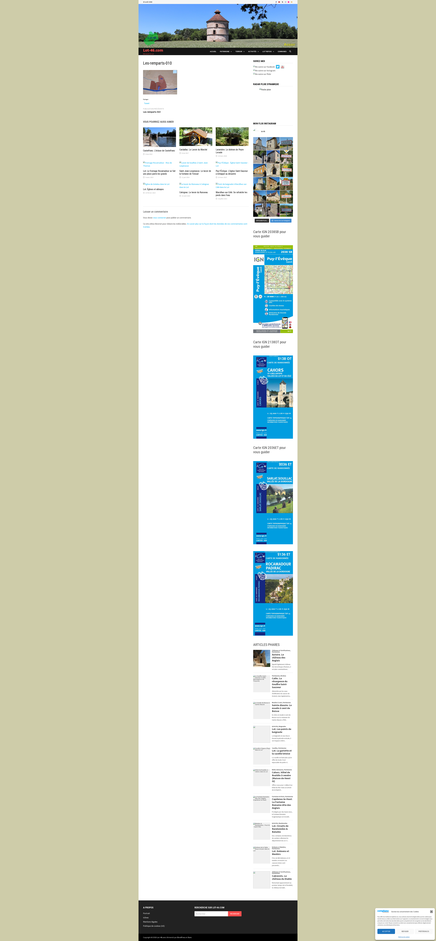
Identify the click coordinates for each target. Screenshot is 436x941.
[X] (282, 2)
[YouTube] (279, 2)
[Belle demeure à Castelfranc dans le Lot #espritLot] (273, 156)
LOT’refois (267, 51)
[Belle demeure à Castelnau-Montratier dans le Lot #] (273, 143)
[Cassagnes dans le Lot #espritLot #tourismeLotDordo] (286, 170)
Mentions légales (150, 921)
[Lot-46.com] (218, 25)
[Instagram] (285, 2)
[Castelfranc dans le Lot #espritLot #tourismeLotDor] (286, 156)
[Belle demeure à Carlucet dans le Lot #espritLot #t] (273, 196)
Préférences (423, 931)
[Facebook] (276, 2)
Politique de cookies (404, 937)
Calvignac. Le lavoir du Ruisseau (193, 192)
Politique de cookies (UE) (154, 926)
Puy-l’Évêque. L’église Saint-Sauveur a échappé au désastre (232, 172)
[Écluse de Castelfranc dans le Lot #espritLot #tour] (259, 156)
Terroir (238, 51)
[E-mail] (291, 2)
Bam (190, 937)
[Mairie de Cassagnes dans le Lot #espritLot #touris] (259, 170)
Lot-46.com (153, 50)
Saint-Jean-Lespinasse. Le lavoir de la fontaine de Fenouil (195, 172)
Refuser (405, 931)
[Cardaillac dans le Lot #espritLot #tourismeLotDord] (286, 210)
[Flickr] (288, 2)
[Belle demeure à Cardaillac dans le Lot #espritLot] (259, 210)
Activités (252, 51)
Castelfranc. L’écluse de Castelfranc (159, 150)
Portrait (146, 913)
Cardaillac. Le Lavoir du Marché (193, 149)
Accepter (386, 931)
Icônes (146, 917)
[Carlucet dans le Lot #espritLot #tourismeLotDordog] (286, 196)
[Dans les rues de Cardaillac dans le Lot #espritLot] (273, 210)
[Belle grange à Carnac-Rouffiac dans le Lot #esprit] (273, 183)
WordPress (181, 937)
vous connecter (159, 217)
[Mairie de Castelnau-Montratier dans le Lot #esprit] (259, 143)
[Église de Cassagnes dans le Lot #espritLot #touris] (273, 170)
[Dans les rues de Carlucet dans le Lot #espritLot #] (259, 196)
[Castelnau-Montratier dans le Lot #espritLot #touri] (286, 143)
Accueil (213, 51)
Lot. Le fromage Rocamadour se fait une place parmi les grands (159, 172)
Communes (282, 51)
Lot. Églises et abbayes (153, 189)
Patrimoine (224, 51)
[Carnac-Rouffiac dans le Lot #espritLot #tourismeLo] (286, 183)
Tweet (146, 103)
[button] (431, 912)
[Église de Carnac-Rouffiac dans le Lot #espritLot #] (259, 183)
